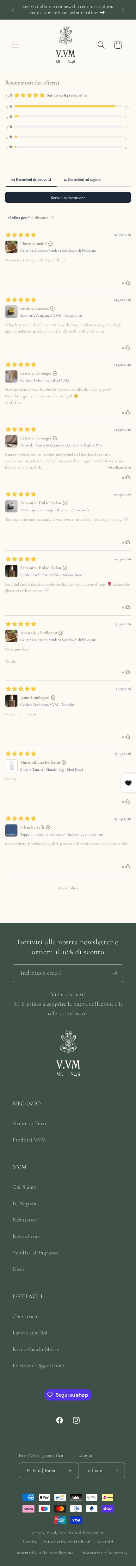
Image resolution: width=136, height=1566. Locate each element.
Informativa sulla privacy (104, 1552)
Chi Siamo (24, 1187)
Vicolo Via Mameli (64, 1532)
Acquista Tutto (30, 1123)
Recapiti (105, 1541)
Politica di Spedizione (38, 1365)
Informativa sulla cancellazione (44, 1552)
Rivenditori (26, 1236)
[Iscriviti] (114, 973)
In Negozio (25, 1203)
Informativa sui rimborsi (67, 1541)
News (19, 1269)
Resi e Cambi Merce (36, 1349)
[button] (15, 45)
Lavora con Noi (30, 1332)
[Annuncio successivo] (123, 10)
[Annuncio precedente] (13, 10)
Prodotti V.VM (29, 1139)
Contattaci (25, 1316)
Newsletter (25, 1219)
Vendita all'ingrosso (35, 1252)
